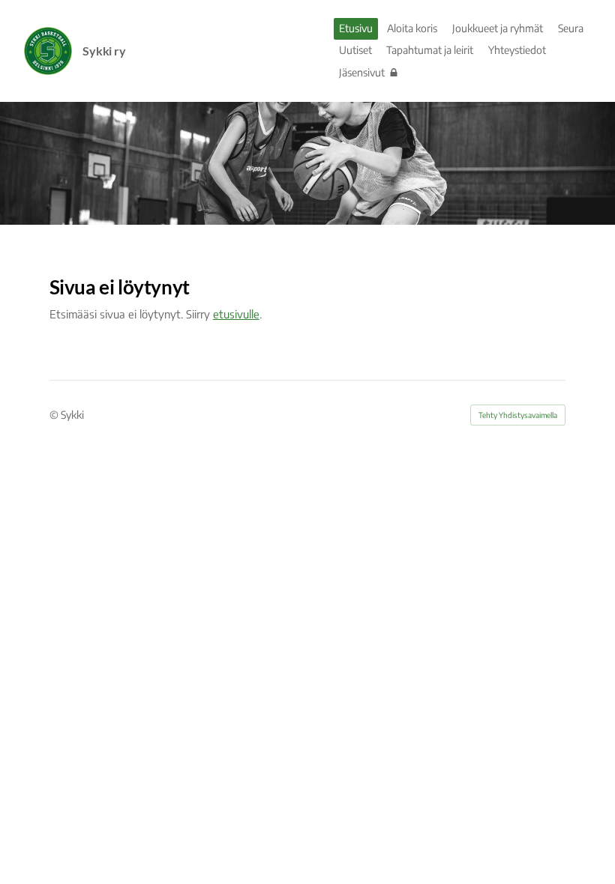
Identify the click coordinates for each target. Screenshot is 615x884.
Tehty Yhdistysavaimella (517, 415)
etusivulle (236, 314)
